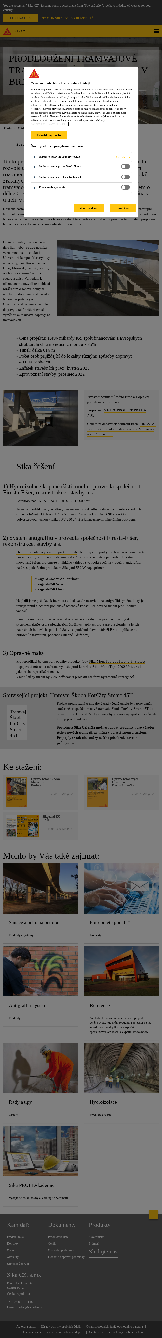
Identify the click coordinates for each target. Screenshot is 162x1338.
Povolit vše (123, 207)
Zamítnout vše (89, 207)
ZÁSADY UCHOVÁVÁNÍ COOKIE (49, 124)
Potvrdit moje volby (49, 135)
